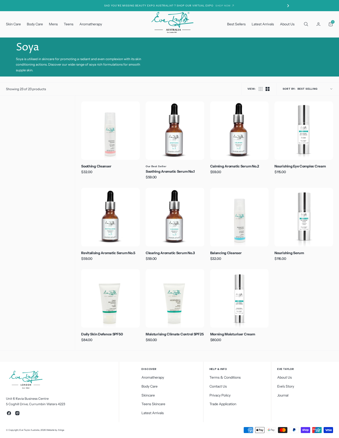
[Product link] (110, 130)
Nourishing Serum (289, 253)
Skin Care (13, 24)
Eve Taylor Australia (29, 430)
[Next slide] (288, 6)
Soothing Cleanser (96, 166)
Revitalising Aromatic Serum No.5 (108, 253)
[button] (318, 24)
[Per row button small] (268, 89)
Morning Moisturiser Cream (232, 334)
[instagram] (17, 413)
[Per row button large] (261, 89)
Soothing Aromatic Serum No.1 (170, 171)
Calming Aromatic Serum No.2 (234, 166)
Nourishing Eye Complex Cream (300, 166)
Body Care (35, 24)
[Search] (305, 24)
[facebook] (9, 413)
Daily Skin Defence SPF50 (102, 334)
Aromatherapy (90, 24)
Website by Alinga (55, 430)
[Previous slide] (51, 6)
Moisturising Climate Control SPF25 (174, 334)
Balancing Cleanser (226, 253)
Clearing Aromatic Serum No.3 (170, 253)
